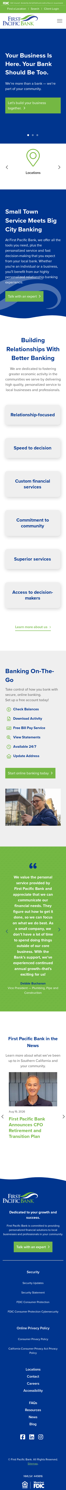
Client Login (51, 9)
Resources (33, 1410)
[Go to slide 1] (28, 135)
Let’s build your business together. (27, 105)
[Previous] (7, 135)
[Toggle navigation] (59, 21)
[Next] (59, 135)
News (33, 1417)
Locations (33, 1369)
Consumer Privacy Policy (33, 1339)
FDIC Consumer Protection (33, 1302)
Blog (33, 1424)
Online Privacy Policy (33, 1328)
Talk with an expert (22, 296)
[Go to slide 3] (37, 135)
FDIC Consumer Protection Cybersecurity (33, 1312)
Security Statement (33, 1292)
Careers (33, 1383)
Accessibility (33, 1390)
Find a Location (16, 9)
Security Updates (33, 1283)
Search (35, 9)
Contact (33, 1376)
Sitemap (33, 1464)
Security (33, 1272)
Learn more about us (31, 627)
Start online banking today (28, 773)
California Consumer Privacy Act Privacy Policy (33, 1351)
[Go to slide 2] (32, 135)
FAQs (33, 1403)
